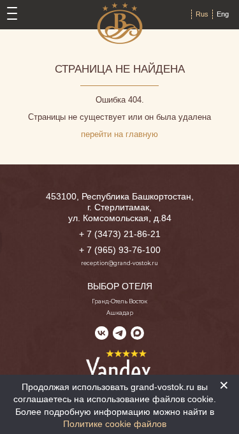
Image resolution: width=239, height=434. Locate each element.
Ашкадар (119, 313)
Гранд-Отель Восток (119, 301)
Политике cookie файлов (114, 424)
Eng (223, 14)
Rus (202, 14)
